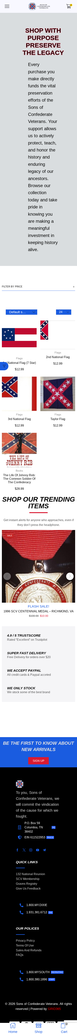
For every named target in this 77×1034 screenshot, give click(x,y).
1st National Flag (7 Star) (19, 362)
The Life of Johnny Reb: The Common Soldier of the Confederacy (19, 479)
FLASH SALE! (38, 606)
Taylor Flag (57, 419)
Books (19, 470)
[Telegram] (44, 850)
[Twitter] (24, 850)
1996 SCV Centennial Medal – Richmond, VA (39, 611)
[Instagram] (30, 850)
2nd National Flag (58, 357)
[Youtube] (37, 850)
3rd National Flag (19, 419)
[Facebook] (17, 850)
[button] (7, 6)
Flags (19, 358)
